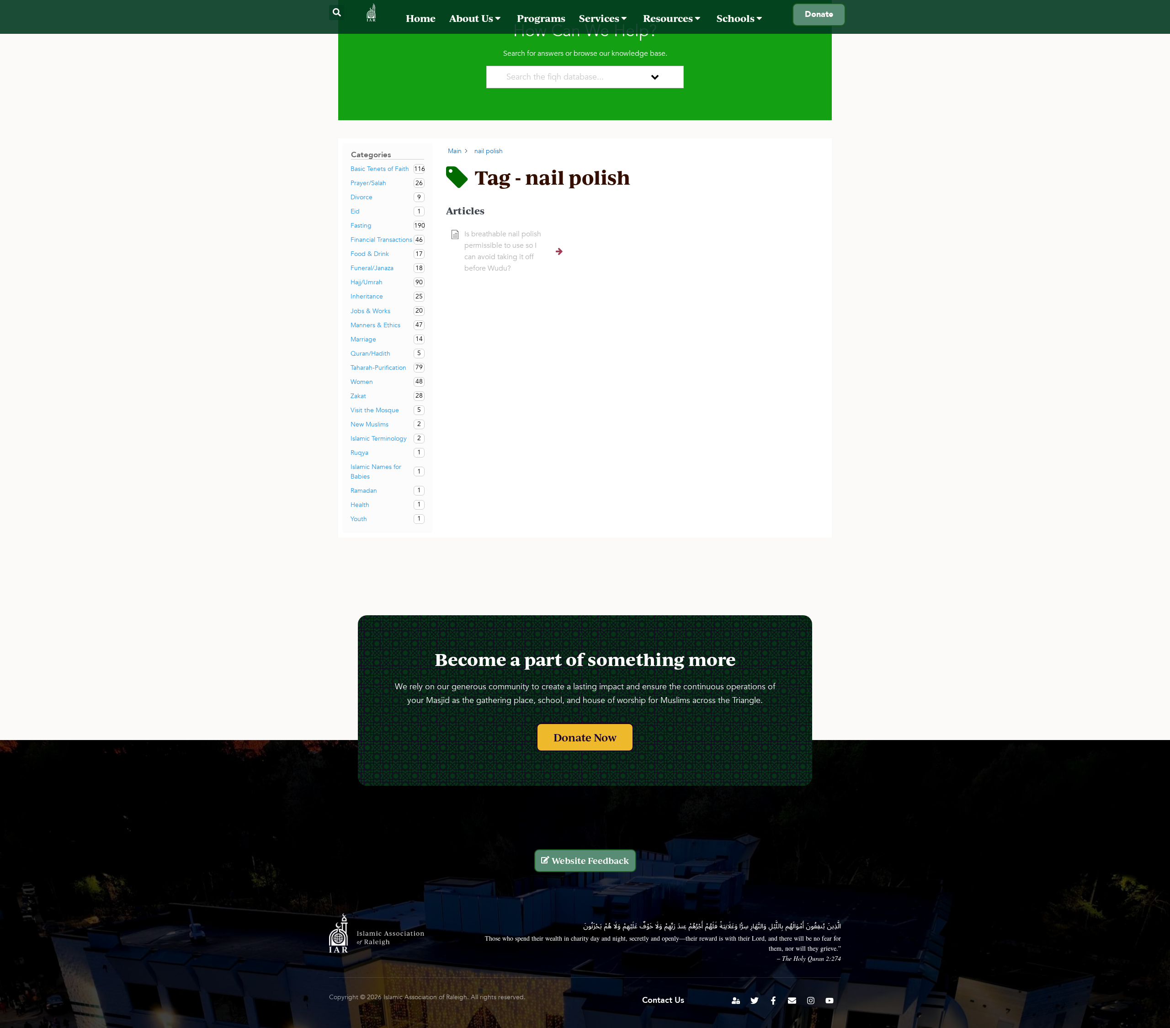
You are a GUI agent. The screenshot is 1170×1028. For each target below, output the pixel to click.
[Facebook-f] (773, 1000)
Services (600, 18)
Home (421, 18)
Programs (541, 18)
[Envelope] (792, 1000)
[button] (336, 12)
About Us (472, 18)
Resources (669, 18)
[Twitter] (754, 1000)
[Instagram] (811, 1000)
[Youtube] (829, 1000)
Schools (736, 18)
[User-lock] (736, 1000)
